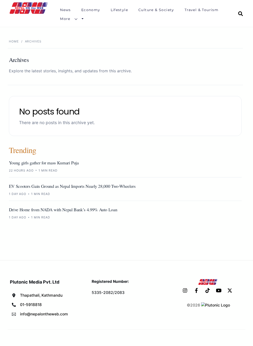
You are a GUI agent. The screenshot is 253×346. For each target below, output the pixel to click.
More (65, 19)
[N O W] (29, 13)
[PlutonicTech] (215, 305)
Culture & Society (156, 10)
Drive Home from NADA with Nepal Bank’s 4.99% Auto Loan (63, 209)
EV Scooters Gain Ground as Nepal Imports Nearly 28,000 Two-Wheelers (72, 186)
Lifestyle (119, 10)
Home (14, 41)
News (65, 10)
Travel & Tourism (201, 10)
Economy (90, 10)
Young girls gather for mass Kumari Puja (44, 163)
